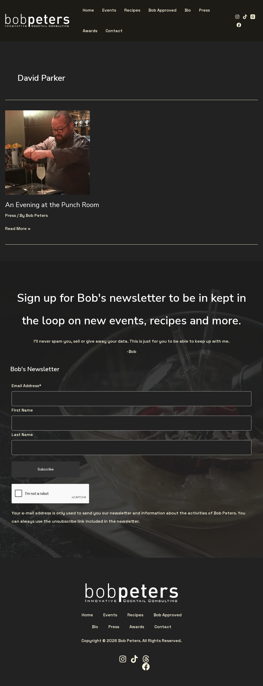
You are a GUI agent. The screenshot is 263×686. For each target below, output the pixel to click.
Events (110, 615)
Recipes (135, 615)
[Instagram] (237, 16)
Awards (136, 627)
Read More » (18, 228)
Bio (95, 627)
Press (10, 215)
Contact (162, 627)
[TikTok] (245, 16)
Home (87, 615)
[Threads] (252, 16)
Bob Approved (168, 615)
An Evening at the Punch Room (52, 204)
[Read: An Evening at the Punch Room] (47, 152)
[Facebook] (239, 25)
